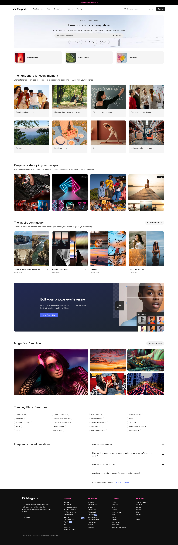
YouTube (138, 507)
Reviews (114, 507)
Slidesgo (114, 520)
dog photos (105, 42)
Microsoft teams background (61, 418)
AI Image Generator (70, 507)
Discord (138, 515)
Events (114, 517)
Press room (115, 525)
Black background (134, 430)
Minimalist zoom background (137, 426)
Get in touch (140, 498)
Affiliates (90, 525)
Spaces (66, 502)
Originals (92, 515)
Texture (18, 426)
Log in (151, 9)
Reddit (138, 520)
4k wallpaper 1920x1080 (23, 422)
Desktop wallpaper (58, 426)
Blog (113, 515)
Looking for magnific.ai (119, 527)
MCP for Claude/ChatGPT (74, 518)
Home (81, 20)
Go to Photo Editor (49, 315)
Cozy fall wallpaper (96, 418)
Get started (92, 498)
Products (67, 498)
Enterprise (91, 527)
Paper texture (133, 422)
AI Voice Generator (70, 512)
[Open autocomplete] (57, 35)
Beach (131, 418)
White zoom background (60, 414)
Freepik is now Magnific (88, 2)
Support (90, 507)
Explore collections (153, 222)
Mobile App (67, 527)
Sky (17, 430)
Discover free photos (155, 343)
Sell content (116, 522)
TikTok (138, 512)
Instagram (139, 504)
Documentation (93, 504)
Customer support (141, 502)
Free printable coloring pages (62, 422)
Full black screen (21, 414)
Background (19, 418)
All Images (89, 20)
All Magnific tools (69, 529)
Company (115, 498)
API (65, 524)
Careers (114, 509)
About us (115, 504)
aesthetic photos (76, 42)
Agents (68, 522)
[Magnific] (30, 498)
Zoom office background (98, 430)
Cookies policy (92, 517)
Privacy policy (92, 512)
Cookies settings (93, 520)
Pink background (96, 426)
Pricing (79, 9)
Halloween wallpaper (135, 414)
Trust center (92, 522)
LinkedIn (138, 509)
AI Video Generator (70, 509)
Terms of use (92, 509)
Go (19, 391)
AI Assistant (68, 504)
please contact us (122, 482)
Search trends (116, 512)
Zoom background (96, 414)
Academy (91, 502)
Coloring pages (57, 430)
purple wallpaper (92, 42)
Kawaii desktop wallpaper (98, 422)
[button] (28, 517)
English (28, 517)
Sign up (160, 9)
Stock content (68, 515)
